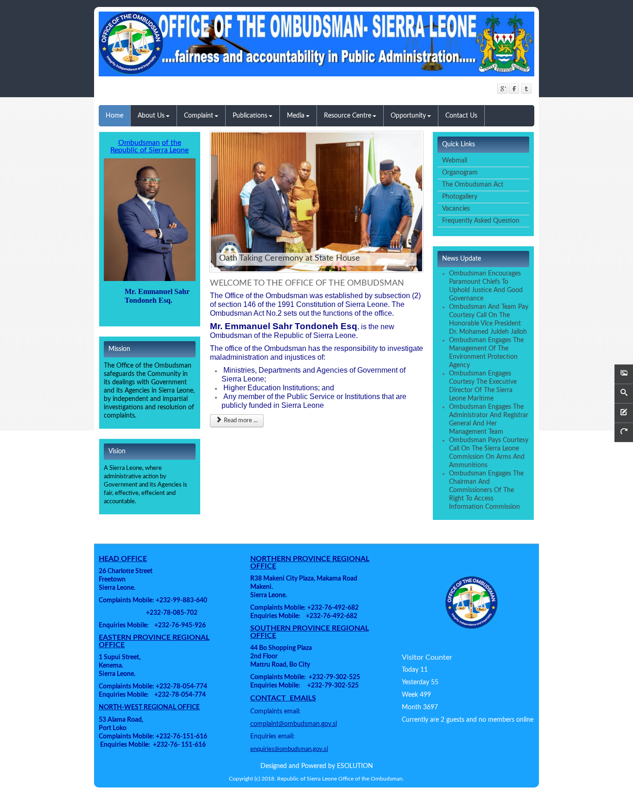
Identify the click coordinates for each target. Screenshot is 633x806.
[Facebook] (514, 88)
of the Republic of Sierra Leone (149, 146)
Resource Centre (347, 115)
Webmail (454, 160)
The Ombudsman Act (472, 184)
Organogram (460, 172)
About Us (151, 115)
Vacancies (456, 209)
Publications (250, 115)
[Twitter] (526, 88)
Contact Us (461, 115)
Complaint (198, 115)
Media (295, 115)
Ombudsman (139, 142)
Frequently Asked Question (480, 221)
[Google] (502, 88)
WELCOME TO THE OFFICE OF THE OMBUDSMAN (307, 283)
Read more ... (240, 421)
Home (114, 115)
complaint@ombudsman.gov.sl (293, 724)
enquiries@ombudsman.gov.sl (289, 749)
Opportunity (408, 115)
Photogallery (459, 197)
